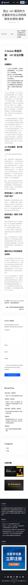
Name (6, 345)
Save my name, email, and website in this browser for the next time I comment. (13, 367)
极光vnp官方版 (5, 580)
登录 (18, 2)
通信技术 (12, 399)
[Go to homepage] (5, 2)
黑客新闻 (13, 393)
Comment (7, 330)
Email (6, 351)
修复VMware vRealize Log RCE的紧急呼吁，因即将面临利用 (13, 302)
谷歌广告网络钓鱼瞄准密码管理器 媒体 (15, 308)
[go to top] (24, 579)
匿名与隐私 (7, 393)
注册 (22, 2)
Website (6, 358)
